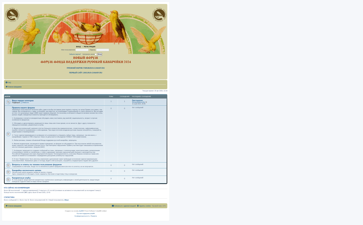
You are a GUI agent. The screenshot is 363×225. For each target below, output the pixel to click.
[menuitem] (8, 82)
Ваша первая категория (23, 101)
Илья (66, 200)
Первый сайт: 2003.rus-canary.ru (85, 73)
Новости (26, 102)
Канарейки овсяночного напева (26, 170)
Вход (78, 46)
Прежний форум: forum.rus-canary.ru (86, 68)
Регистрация (89, 46)
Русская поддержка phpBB (86, 213)
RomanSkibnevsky (138, 102)
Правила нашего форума (23, 108)
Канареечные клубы (21, 178)
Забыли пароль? (75, 54)
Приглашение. (137, 100)
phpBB (81, 211)
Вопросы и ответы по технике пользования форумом (37, 164)
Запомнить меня (88, 54)
